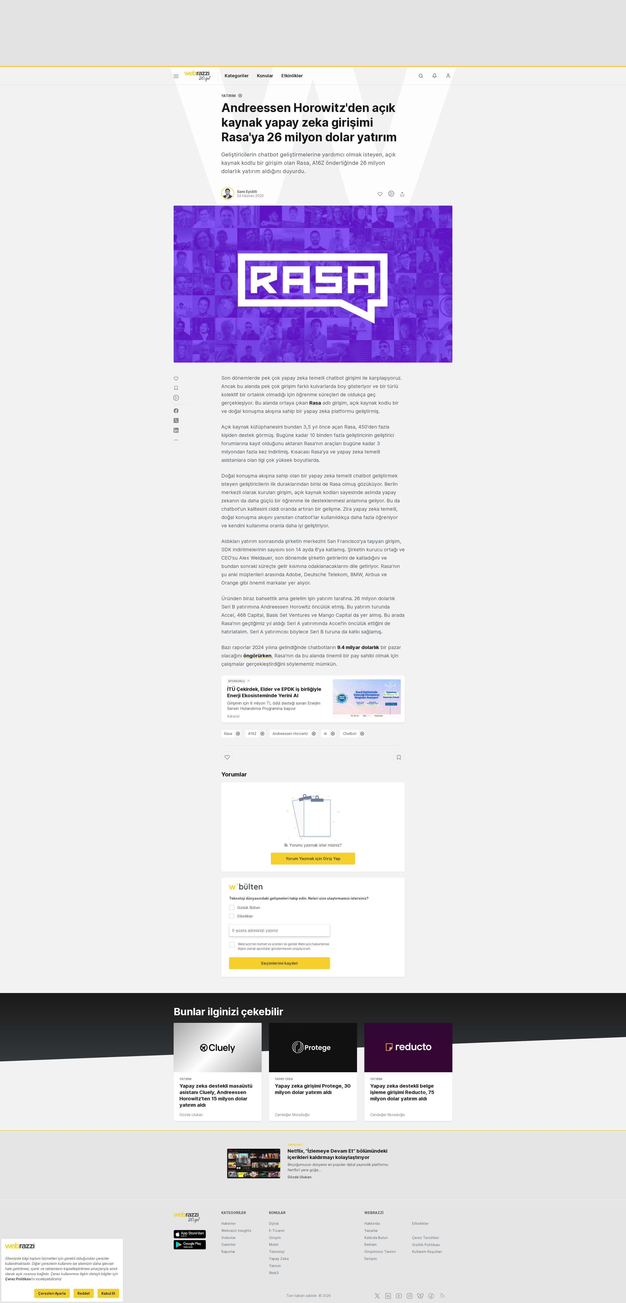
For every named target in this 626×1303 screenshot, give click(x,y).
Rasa (228, 733)
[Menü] (176, 77)
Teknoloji (277, 1251)
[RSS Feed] (441, 1295)
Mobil (274, 1244)
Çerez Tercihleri (425, 1238)
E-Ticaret (277, 1230)
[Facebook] (431, 1295)
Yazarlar (371, 1230)
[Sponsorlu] (367, 698)
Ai (325, 733)
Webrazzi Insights (236, 1230)
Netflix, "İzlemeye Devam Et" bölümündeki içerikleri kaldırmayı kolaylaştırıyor (337, 1154)
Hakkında (372, 1223)
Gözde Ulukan (191, 1115)
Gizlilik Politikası (426, 1245)
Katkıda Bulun (376, 1238)
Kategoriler (237, 75)
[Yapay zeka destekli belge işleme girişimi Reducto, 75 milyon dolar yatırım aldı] (408, 1047)
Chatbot (349, 733)
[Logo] (197, 75)
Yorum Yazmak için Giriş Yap (313, 858)
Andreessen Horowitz (290, 733)
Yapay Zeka (284, 1079)
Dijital (274, 1223)
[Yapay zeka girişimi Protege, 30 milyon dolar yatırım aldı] (313, 1047)
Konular (265, 75)
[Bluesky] (420, 1295)
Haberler (228, 1223)
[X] (377, 1295)
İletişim (370, 1259)
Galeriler (228, 1244)
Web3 (274, 1273)
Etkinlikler (292, 75)
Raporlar (228, 1251)
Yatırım (228, 96)
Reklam (370, 1244)
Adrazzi (233, 716)
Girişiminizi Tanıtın (380, 1251)
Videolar (228, 1238)
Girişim (275, 1238)
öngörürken (257, 656)
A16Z (252, 733)
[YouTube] (398, 1295)
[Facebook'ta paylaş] (176, 410)
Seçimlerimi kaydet (279, 963)
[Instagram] (409, 1295)
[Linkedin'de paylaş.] (176, 430)
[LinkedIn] (388, 1295)
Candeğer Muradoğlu (292, 1115)
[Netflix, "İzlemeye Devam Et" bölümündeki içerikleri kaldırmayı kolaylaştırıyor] (253, 1163)
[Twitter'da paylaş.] (176, 420)
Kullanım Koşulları (427, 1251)
